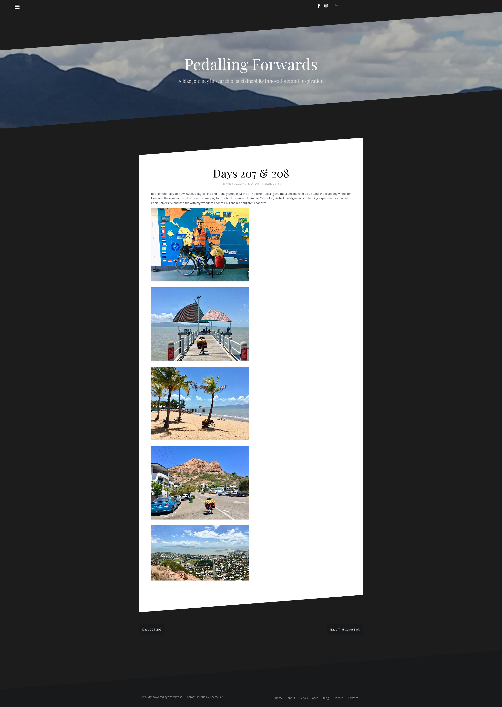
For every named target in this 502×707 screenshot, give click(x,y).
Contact (353, 698)
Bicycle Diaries (273, 183)
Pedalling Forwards (251, 64)
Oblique (200, 697)
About (291, 698)
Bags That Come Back (345, 629)
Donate (338, 698)
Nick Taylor (254, 183)
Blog (326, 698)
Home (279, 698)
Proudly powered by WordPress (162, 697)
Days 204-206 (152, 629)
